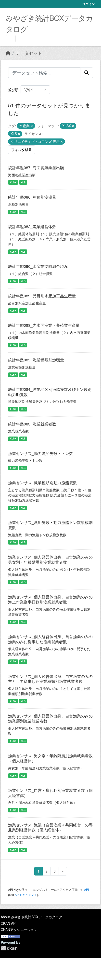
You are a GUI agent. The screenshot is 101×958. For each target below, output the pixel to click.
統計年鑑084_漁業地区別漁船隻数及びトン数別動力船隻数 (49, 391)
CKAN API (8, 923)
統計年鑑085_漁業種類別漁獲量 (36, 360)
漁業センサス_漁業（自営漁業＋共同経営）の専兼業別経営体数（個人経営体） (50, 827)
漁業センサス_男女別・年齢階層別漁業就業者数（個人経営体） (50, 758)
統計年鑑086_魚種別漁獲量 (32, 197)
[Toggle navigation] (11, 38)
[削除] (32, 126)
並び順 (13, 89)
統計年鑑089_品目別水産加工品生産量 (42, 296)
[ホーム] (8, 53)
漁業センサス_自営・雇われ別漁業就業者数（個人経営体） (50, 792)
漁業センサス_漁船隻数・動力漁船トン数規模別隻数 (50, 525)
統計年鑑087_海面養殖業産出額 (36, 167)
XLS (23, 182)
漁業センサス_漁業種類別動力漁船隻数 (42, 482)
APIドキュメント (26, 894)
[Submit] (86, 72)
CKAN (9, 948)
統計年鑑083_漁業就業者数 (32, 424)
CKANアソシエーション (19, 929)
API (86, 889)
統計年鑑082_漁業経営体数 (32, 226)
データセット (29, 53)
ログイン (88, 3)
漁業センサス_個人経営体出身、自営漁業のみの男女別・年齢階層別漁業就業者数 (50, 559)
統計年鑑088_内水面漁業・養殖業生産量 (44, 325)
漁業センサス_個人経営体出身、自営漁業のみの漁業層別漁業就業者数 (50, 718)
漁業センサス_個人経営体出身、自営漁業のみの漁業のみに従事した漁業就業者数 (50, 639)
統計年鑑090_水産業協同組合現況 (38, 266)
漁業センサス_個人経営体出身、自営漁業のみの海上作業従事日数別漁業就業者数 (50, 599)
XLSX (13, 182)
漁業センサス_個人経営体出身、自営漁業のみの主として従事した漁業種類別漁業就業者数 (50, 678)
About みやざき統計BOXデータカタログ (31, 916)
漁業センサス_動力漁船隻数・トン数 (40, 453)
